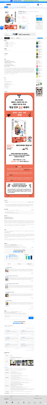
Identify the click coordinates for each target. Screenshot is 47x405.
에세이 (9, 8)
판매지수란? (28, 13)
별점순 (32, 265)
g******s (9, 276)
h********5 (16, 348)
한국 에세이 (13, 8)
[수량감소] (37, 16)
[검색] (28, 4)
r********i (31, 335)
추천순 (31, 265)
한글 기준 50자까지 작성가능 (8, 317)
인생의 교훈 (39, 61)
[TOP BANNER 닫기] (46, 1)
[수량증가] (40, 16)
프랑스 (23, 27)
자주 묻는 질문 (38, 399)
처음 (5, 265)
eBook (19, 23)
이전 (6, 265)
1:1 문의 (17, 369)
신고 (13, 276)
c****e (16, 335)
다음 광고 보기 (42, 5)
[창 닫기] (27, 25)
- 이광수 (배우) (5, 237)
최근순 (29, 265)
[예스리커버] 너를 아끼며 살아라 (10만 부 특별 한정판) (40, 49)
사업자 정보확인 (21, 399)
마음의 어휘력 (39, 45)
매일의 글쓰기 (39, 75)
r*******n (31, 348)
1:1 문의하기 (35, 399)
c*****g (9, 284)
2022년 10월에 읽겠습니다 (38, 82)
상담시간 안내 (41, 399)
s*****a (37, 81)
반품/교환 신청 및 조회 (15, 369)
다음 (15, 265)
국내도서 (7, 8)
